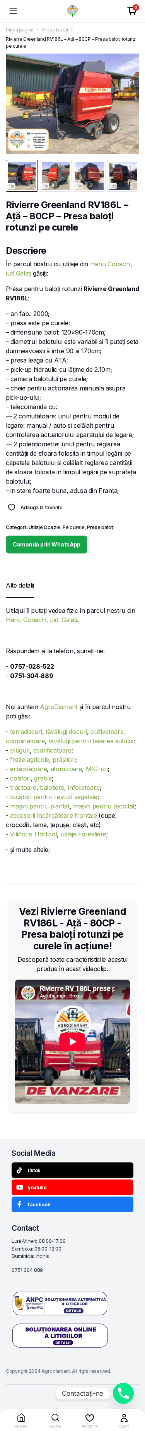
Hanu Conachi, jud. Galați (41, 620)
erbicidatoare (28, 769)
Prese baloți (55, 30)
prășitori (64, 759)
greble (43, 778)
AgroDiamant (58, 707)
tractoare (23, 787)
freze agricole (29, 759)
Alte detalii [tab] (20, 585)
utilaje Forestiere (83, 834)
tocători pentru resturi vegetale (53, 797)
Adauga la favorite (11, 507)
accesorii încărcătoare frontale (53, 815)
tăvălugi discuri (66, 731)
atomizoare (66, 769)
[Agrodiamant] (72, 11)
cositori (20, 778)
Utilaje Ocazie (44, 527)
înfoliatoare (83, 787)
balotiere (52, 787)
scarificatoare (53, 750)
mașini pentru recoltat (104, 806)
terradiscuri (26, 731)
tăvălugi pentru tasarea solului (91, 741)
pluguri (20, 750)
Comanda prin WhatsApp (46, 544)
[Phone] (123, 1393)
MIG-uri (97, 769)
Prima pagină (20, 30)
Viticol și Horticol (33, 834)
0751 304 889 (27, 1270)
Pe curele (73, 527)
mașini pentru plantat (39, 806)
